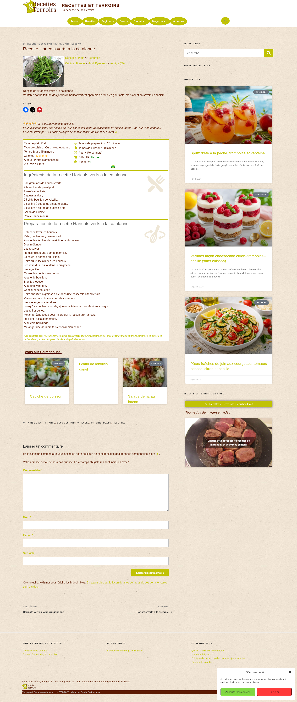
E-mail (28, 535)
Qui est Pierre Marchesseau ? (207, 650)
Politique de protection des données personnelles (218, 658)
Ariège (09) (118, 63)
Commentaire (32, 470)
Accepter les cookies (238, 692)
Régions (106, 21)
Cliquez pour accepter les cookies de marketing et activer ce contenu (229, 442)
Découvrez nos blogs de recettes (125, 650)
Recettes (90, 21)
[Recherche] (268, 53)
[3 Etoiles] (30, 123)
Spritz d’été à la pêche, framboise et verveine (227, 153)
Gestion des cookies (202, 662)
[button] (290, 672)
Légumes (94, 57)
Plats (81, 57)
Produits (139, 21)
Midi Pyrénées (98, 63)
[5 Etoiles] (35, 123)
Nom (27, 517)
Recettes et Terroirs (90, 5)
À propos (178, 21)
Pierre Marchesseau (67, 44)
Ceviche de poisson (46, 396)
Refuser (274, 692)
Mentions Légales (201, 654)
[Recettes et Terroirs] (29, 688)
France (80, 63)
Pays (122, 21)
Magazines (158, 21)
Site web (28, 553)
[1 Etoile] (24, 123)
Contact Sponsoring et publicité (40, 654)
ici (116, 132)
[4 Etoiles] (32, 123)
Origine (69, 63)
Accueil (74, 21)
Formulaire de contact (35, 650)
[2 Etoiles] (27, 123)
